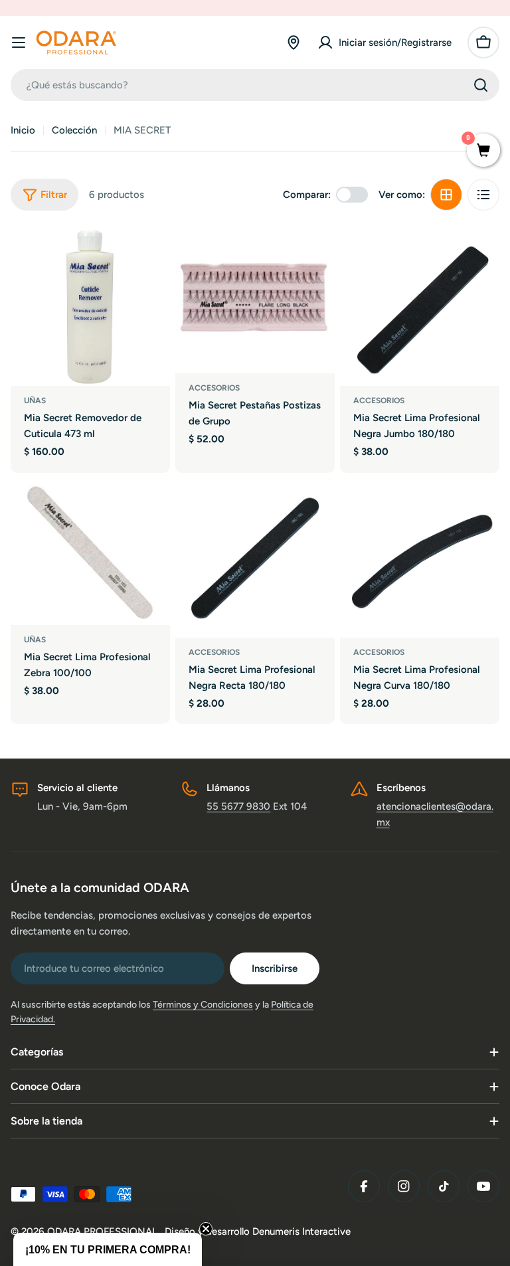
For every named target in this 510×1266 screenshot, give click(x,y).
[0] (483, 151)
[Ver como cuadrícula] (446, 195)
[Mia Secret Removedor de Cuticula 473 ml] (90, 306)
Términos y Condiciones (203, 1004)
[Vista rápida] (151, 256)
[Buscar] (481, 85)
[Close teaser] (205, 1228)
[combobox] (255, 85)
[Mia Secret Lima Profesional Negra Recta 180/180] (255, 558)
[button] (107, 1249)
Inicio (23, 130)
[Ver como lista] (483, 195)
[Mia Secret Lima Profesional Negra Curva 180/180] (419, 558)
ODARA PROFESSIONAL (103, 1231)
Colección (74, 130)
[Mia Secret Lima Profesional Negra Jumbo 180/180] (419, 306)
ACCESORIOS (214, 388)
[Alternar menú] (19, 42)
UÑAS (35, 400)
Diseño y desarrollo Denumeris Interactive (258, 1231)
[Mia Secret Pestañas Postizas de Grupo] (255, 299)
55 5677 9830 (238, 806)
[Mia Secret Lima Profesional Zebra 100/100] (90, 551)
